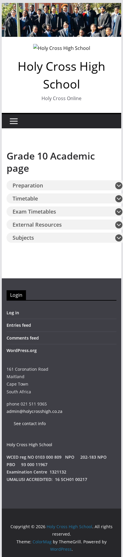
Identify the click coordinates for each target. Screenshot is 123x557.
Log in (13, 312)
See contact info (27, 423)
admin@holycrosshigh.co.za (34, 411)
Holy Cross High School (29, 444)
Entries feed (19, 325)
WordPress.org (22, 350)
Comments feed (23, 338)
